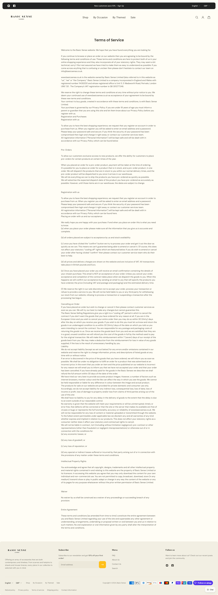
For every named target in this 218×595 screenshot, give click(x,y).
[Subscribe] (102, 564)
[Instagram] (8, 6)
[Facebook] (14, 6)
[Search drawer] (197, 17)
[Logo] (21, 17)
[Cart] (209, 17)
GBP (205, 6)
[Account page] (203, 17)
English (195, 6)
